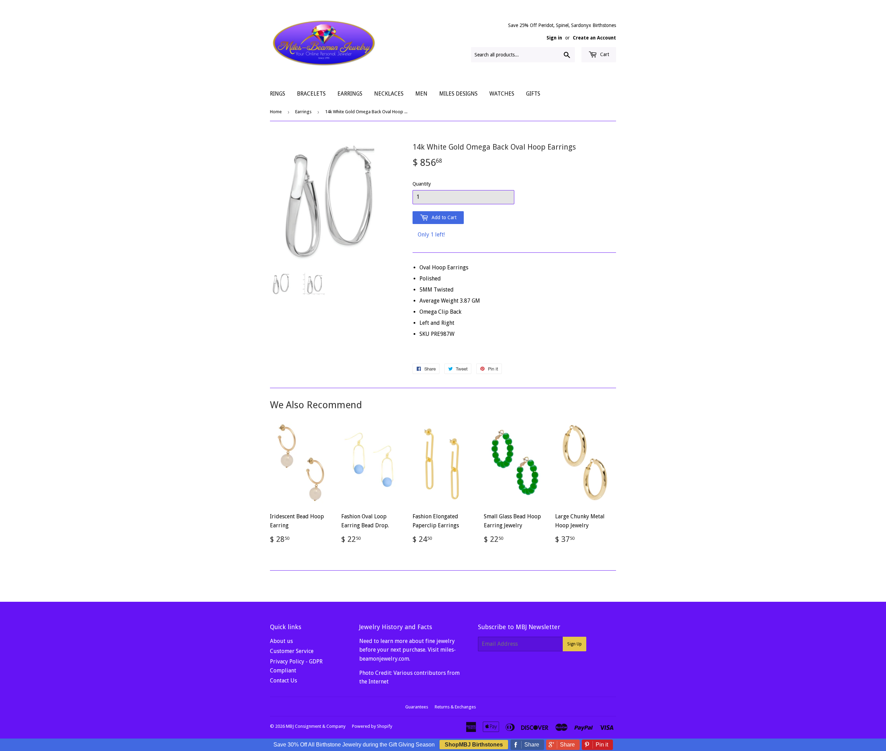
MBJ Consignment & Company (315, 726)
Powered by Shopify (372, 726)
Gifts (533, 93)
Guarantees (416, 706)
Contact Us (283, 680)
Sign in (554, 38)
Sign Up (574, 644)
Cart (604, 54)
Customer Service (292, 651)
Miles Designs (458, 93)
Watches (501, 93)
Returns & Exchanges (455, 706)
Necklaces (389, 93)
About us (281, 641)
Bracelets (311, 93)
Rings (277, 93)
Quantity (422, 184)
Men (421, 93)
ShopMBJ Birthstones (474, 745)
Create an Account (594, 38)
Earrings (349, 93)
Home (276, 111)
